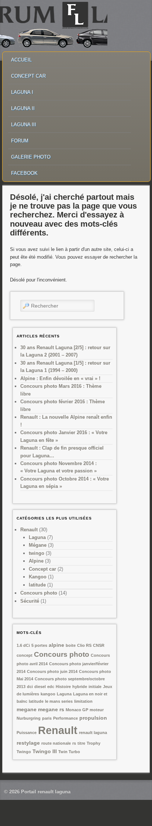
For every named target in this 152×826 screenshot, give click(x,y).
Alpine (36, 561)
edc (50, 686)
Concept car (42, 569)
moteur (97, 710)
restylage (28, 743)
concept (24, 655)
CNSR (98, 645)
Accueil (21, 60)
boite (71, 645)
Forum (19, 140)
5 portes (39, 645)
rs (74, 743)
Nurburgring (29, 718)
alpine (56, 645)
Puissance (27, 732)
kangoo (48, 694)
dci (30, 686)
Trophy (93, 743)
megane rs (51, 709)
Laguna (37, 537)
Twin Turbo (69, 751)
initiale (95, 686)
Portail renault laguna (45, 791)
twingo (36, 553)
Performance (65, 718)
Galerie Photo (31, 157)
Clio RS (84, 645)
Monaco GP (77, 710)
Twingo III (44, 751)
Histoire (63, 686)
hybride (79, 686)
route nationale (56, 743)
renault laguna (93, 732)
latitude (37, 585)
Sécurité (29, 601)
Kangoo (37, 576)
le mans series (59, 701)
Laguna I (22, 92)
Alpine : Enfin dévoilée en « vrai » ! (60, 378)
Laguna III (23, 124)
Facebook (24, 173)
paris (47, 718)
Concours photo (38, 593)
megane (27, 709)
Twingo (24, 751)
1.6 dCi (23, 645)
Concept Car (28, 76)
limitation (83, 701)
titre (81, 743)
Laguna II (23, 108)
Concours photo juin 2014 (52, 671)
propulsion (93, 718)
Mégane (37, 545)
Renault (29, 529)
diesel (40, 686)
